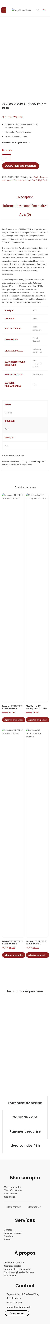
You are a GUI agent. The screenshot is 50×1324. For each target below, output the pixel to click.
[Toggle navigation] (3, 10)
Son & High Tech (39, 180)
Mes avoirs (9, 1196)
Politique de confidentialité (17, 1269)
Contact (8, 1229)
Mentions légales (12, 1265)
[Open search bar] (37, 10)
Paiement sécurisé (13, 1232)
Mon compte (14, 1206)
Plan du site (10, 1275)
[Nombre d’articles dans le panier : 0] (44, 10)
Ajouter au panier (20, 165)
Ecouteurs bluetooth (22, 180)
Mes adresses (10, 1193)
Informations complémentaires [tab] (25, 206)
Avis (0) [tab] (25, 215)
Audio (36, 177)
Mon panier (34, 1206)
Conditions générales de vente (19, 1272)
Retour (7, 1239)
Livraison (9, 1236)
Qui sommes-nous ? (14, 1262)
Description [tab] (25, 197)
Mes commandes (12, 1187)
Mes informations (13, 1190)
